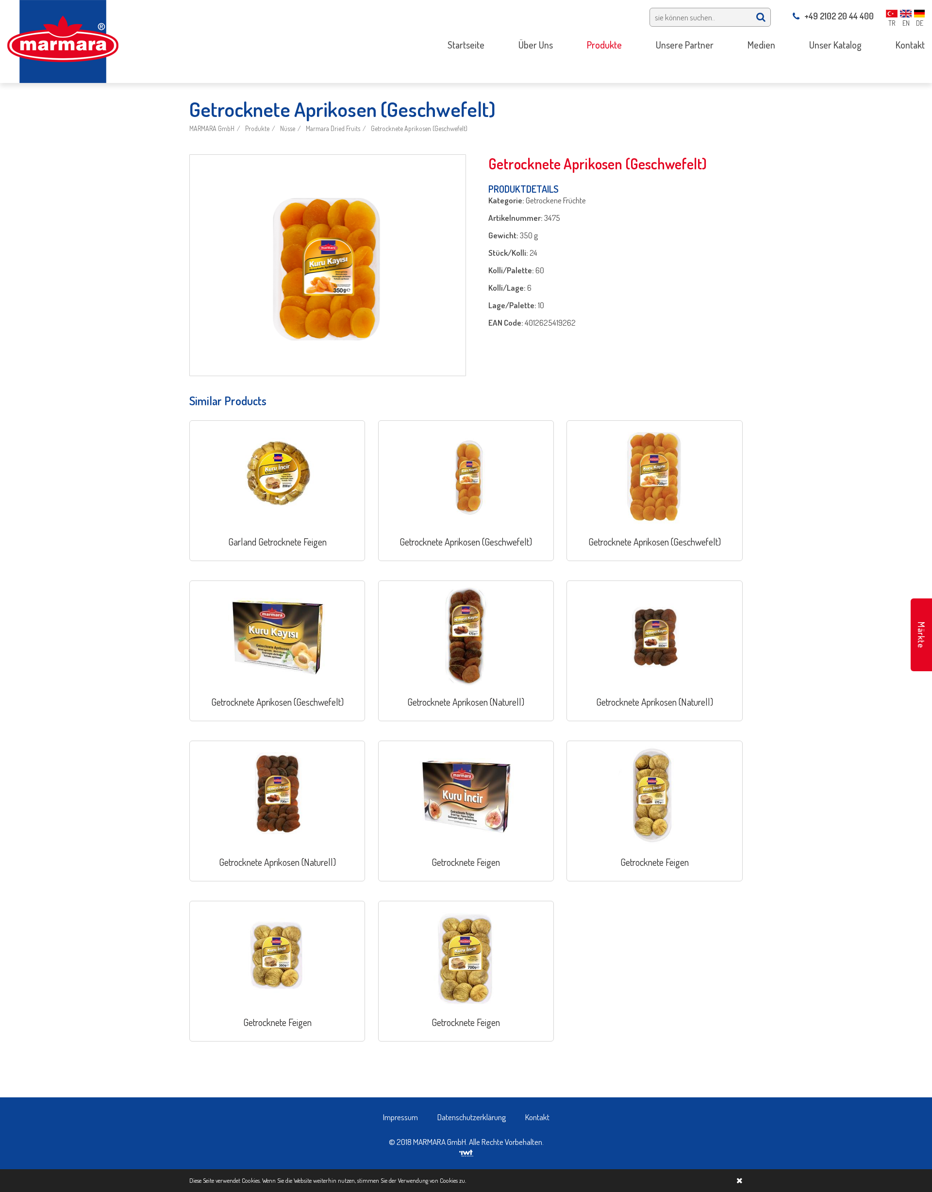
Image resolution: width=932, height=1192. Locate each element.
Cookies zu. (453, 1180)
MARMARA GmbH (211, 128)
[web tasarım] (466, 1152)
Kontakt (537, 1117)
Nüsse (287, 128)
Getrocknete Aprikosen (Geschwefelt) (419, 128)
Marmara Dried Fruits (333, 128)
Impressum (400, 1117)
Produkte (257, 128)
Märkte (921, 635)
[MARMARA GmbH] (62, 40)
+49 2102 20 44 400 (839, 16)
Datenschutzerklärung (471, 1117)
